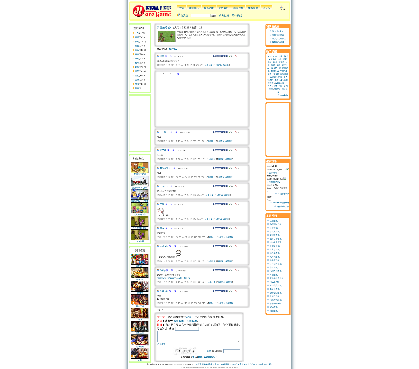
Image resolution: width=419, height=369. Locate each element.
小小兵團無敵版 (140, 228)
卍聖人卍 (164, 291)
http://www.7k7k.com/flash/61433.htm (173, 278)
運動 (137, 58)
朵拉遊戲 (274, 267)
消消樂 (276, 74)
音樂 (137, 37)
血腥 (269, 74)
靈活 (286, 56)
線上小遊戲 (208, 367)
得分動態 (224, 15)
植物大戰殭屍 (276, 242)
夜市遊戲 (274, 228)
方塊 (137, 80)
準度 (277, 80)
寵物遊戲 (274, 307)
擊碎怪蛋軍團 (140, 174)
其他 (137, 75)
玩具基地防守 (140, 214)
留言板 (266, 8)
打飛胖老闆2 (274, 172)
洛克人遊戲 (275, 231)
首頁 (181, 8)
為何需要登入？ (211, 357)
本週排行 (194, 8)
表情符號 (161, 344)
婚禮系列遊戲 (276, 271)
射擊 (137, 71)
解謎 (278, 65)
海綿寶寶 (284, 74)
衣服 (137, 84)
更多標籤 (284, 95)
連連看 (281, 62)
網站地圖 (225, 364)
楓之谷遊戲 (275, 289)
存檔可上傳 (276, 68)
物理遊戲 (274, 311)
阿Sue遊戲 (274, 282)
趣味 (270, 56)
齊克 (162, 228)
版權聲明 (208, 364)
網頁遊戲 (253, 8)
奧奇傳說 (140, 266)
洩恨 (275, 86)
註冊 (200, 357)
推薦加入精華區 (222, 65)
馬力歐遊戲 (275, 257)
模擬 (280, 59)
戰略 (137, 41)
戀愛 (280, 77)
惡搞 (270, 62)
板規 (189, 316)
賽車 (137, 54)
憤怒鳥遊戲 (275, 253)
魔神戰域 (140, 346)
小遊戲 (183, 367)
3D (281, 80)
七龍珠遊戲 (275, 296)
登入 (194, 357)
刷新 (209, 351)
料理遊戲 (274, 275)
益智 (137, 50)
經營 (273, 65)
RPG (137, 33)
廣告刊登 (268, 364)
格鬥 (137, 63)
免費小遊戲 (193, 367)
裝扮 (285, 59)
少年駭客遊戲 (276, 264)
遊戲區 (215, 367)
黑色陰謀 (140, 333)
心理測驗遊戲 (276, 224)
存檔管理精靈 (278, 35)
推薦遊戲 (238, 8)
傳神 (140, 320)
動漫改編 (275, 71)
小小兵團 (140, 241)
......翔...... (165, 132)
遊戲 (187, 367)
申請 (281, 31)
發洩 (286, 86)
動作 (137, 67)
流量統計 (217, 364)
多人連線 (272, 59)
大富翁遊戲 (275, 249)
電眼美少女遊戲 (276, 278)
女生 (275, 56)
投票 (137, 88)
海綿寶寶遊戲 (276, 285)
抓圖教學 (178, 320)
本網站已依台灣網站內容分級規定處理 (246, 364)
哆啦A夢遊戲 (275, 303)
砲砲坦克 (140, 279)
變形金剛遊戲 (276, 293)
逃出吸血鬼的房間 (281, 202)
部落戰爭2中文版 (139, 188)
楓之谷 (277, 89)
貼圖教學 (191, 320)
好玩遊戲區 (221, 367)
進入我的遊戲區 (279, 38)
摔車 (162, 56)
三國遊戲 (274, 221)
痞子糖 (163, 150)
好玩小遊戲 (201, 367)
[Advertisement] (184, 100)
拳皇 (271, 89)
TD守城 (283, 71)
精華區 (173, 49)
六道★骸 (164, 246)
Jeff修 (163, 270)
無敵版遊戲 (275, 246)
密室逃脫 (273, 77)
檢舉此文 (208, 65)
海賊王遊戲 (275, 235)
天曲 (140, 360)
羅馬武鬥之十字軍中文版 (140, 202)
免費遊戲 (235, 367)
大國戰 (140, 293)
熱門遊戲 (223, 8)
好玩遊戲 (229, 367)
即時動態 (237, 15)
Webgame (279, 83)
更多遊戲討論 (283, 206)
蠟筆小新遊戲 (276, 239)
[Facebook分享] (220, 56)
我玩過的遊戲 (278, 42)
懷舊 (137, 46)
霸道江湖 (140, 306)
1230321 (164, 168)
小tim (162, 186)
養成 (275, 62)
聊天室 (184, 15)
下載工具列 (199, 364)
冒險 (280, 86)
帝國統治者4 (164, 27)
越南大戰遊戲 (276, 300)
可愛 (280, 56)
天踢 (162, 204)
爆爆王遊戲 (275, 260)
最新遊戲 (209, 8)
